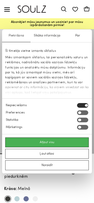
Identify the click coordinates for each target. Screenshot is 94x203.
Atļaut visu (47, 142)
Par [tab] (77, 35)
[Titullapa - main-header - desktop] (36, 9)
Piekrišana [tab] (16, 35)
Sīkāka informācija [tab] (47, 35)
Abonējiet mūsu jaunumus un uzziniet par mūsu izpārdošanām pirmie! (47, 24)
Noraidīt (47, 165)
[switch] (82, 112)
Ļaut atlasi (47, 153)
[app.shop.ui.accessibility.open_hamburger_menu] (7, 9)
